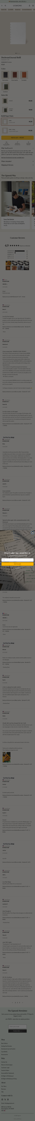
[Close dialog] (32, 532)
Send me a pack (17, 564)
